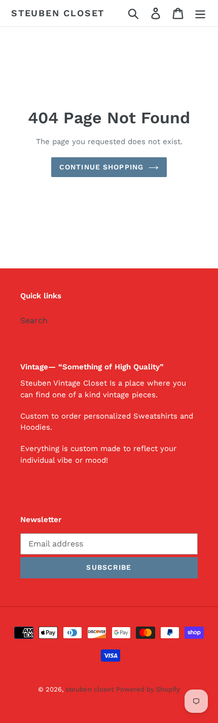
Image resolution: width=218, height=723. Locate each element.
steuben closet (57, 13)
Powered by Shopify (148, 689)
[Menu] (200, 13)
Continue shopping (101, 167)
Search (34, 320)
